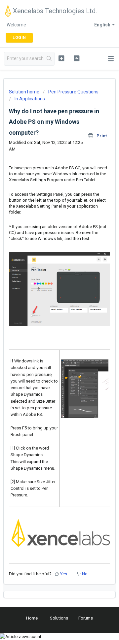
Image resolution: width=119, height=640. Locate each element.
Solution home (24, 91)
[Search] (49, 58)
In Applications (30, 98)
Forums (85, 618)
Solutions (59, 618)
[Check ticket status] (76, 58)
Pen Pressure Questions (73, 91)
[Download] (47, 321)
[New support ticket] (61, 58)
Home (32, 618)
